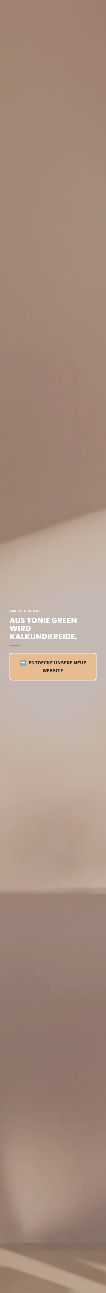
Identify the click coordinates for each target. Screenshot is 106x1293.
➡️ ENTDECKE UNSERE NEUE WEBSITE (53, 666)
